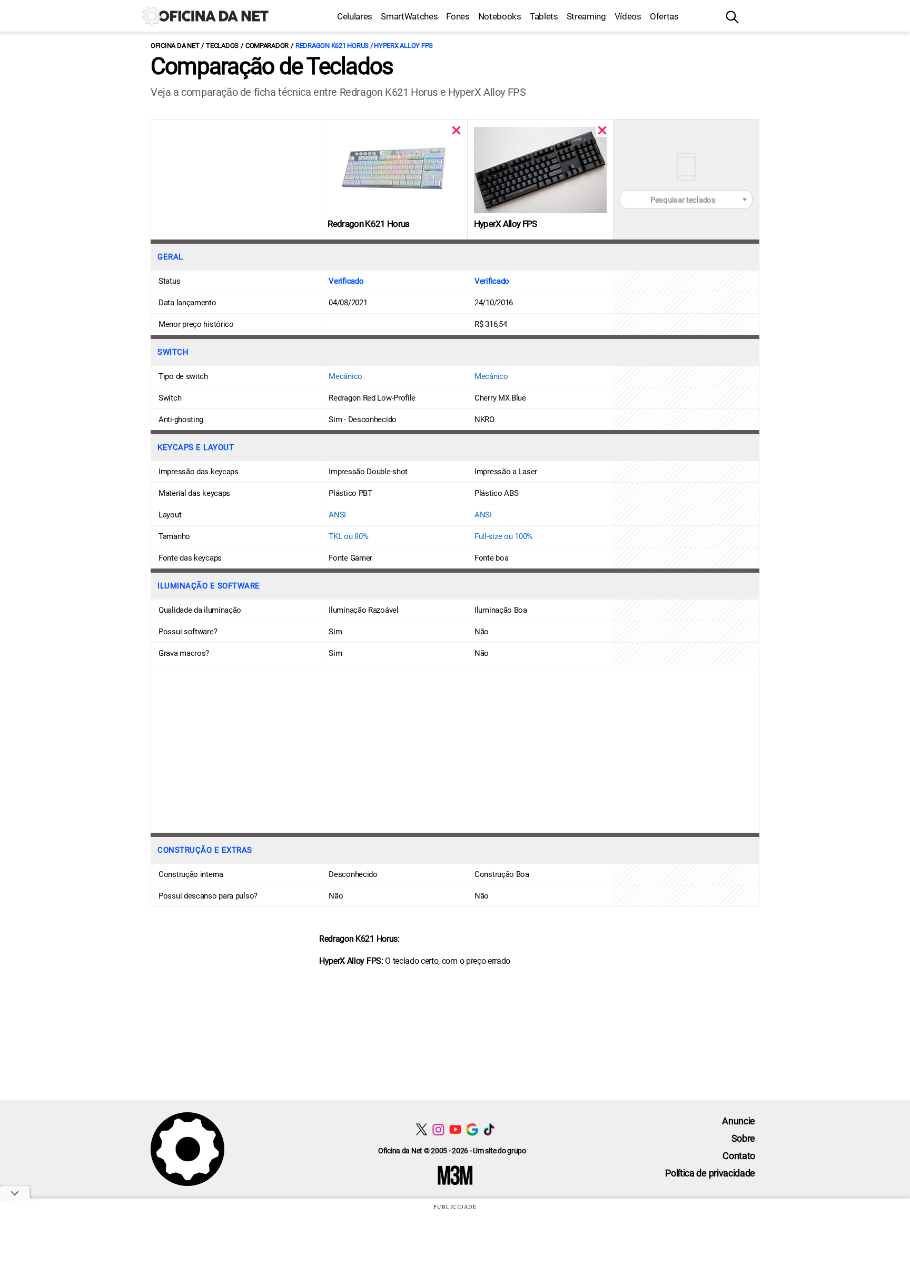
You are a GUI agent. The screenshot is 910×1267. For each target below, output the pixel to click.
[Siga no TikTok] (489, 1129)
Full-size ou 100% (503, 536)
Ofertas (664, 16)
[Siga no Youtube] (455, 1129)
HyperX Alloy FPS (505, 223)
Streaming (586, 16)
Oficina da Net (175, 45)
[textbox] (686, 200)
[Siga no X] (421, 1129)
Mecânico (345, 376)
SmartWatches (409, 16)
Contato (739, 1155)
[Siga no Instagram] (438, 1129)
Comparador (267, 45)
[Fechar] (456, 130)
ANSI (337, 515)
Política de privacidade (710, 1173)
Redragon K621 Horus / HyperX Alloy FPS (364, 45)
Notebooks (499, 16)
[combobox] (686, 199)
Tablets (544, 16)
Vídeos (628, 16)
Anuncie (738, 1120)
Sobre (743, 1138)
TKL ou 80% (348, 536)
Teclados (222, 45)
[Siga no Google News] (472, 1129)
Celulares (354, 16)
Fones (457, 16)
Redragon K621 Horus (368, 223)
